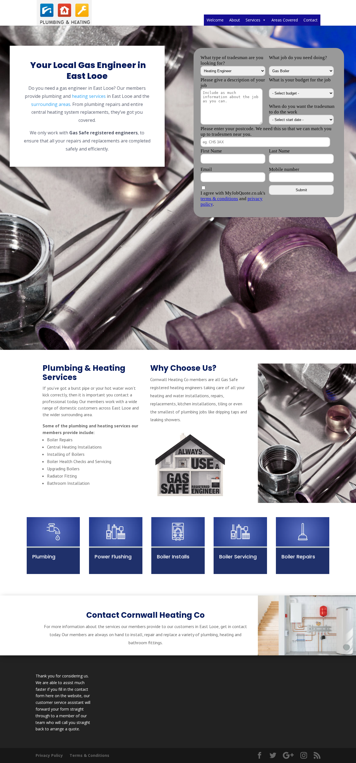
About (234, 20)
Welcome (215, 20)
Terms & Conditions (89, 755)
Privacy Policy (49, 755)
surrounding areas (50, 104)
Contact (310, 20)
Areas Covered (284, 20)
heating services (89, 96)
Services (253, 20)
